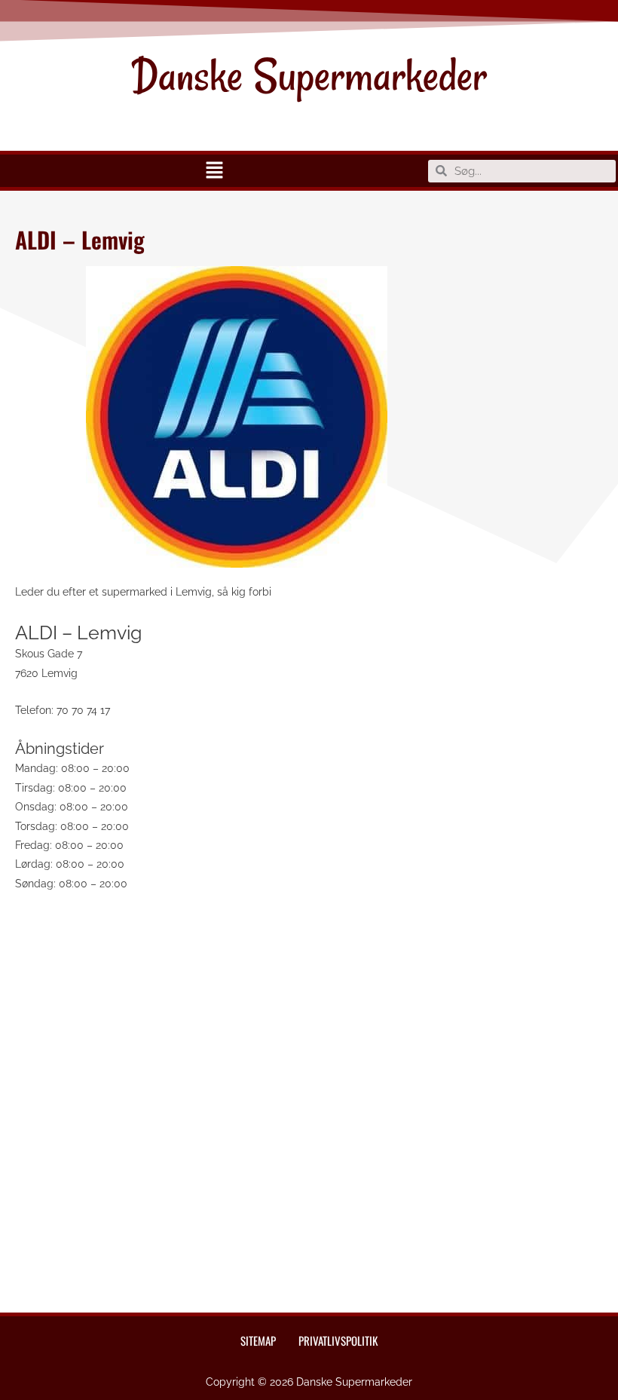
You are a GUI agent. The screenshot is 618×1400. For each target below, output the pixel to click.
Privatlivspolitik (338, 1340)
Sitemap (258, 1340)
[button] (214, 171)
